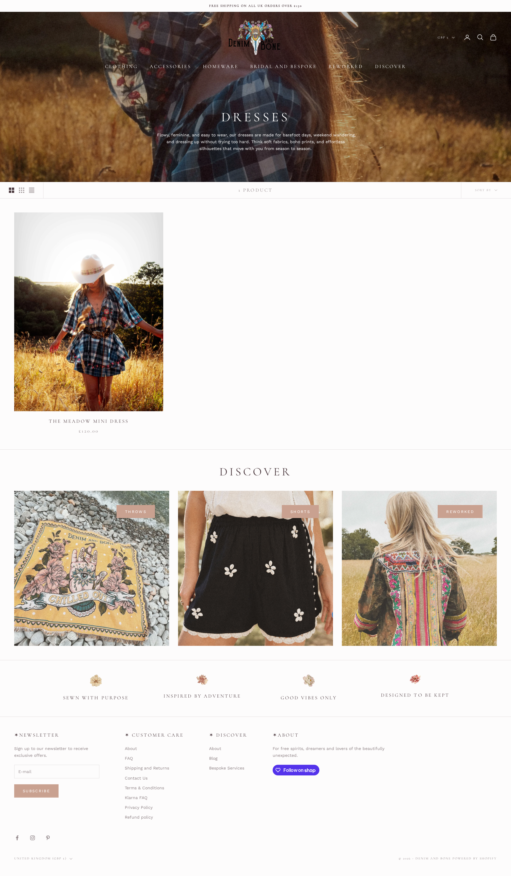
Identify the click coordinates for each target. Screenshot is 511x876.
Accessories (170, 66)
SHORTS (300, 511)
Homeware (220, 66)
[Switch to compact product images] (31, 190)
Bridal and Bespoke (283, 66)
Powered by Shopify (474, 858)
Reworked (346, 66)
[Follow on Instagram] (32, 838)
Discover (390, 66)
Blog (213, 758)
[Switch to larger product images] (11, 190)
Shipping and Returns (147, 768)
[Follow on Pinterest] (48, 838)
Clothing (121, 66)
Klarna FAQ (136, 797)
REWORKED (460, 511)
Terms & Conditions (144, 787)
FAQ (129, 758)
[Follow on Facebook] (17, 838)
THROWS (135, 511)
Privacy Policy (139, 807)
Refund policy (139, 817)
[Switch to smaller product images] (21, 190)
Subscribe (36, 791)
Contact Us (136, 778)
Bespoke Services (226, 768)
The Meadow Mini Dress (89, 421)
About (131, 748)
